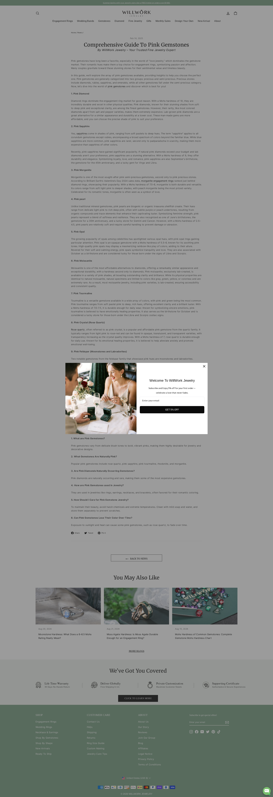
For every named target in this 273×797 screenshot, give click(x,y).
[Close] (204, 366)
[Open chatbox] (267, 791)
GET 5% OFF (172, 409)
